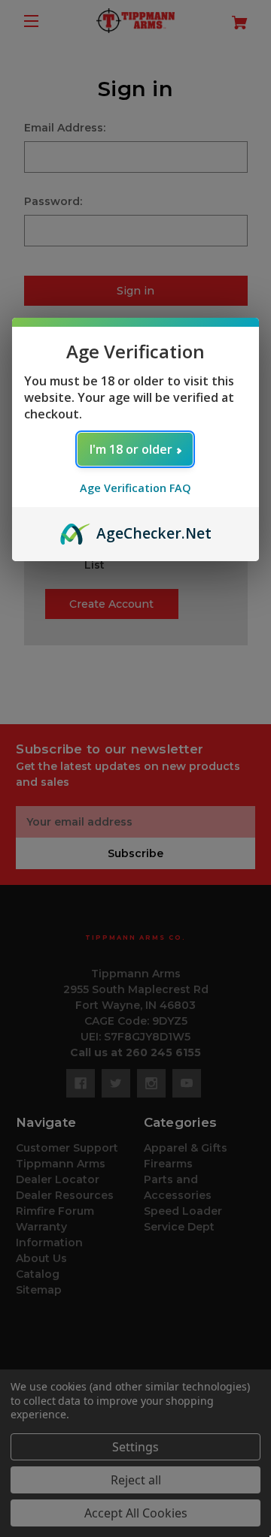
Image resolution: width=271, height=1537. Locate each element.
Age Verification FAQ (135, 488)
